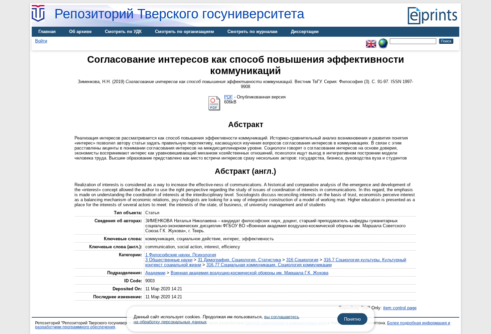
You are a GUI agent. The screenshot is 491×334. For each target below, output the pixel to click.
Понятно (352, 319)
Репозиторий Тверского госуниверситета (179, 13)
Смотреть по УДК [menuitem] (123, 31)
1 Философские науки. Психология (180, 254)
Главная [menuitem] (47, 31)
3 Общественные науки (168, 259)
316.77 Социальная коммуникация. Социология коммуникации (269, 264)
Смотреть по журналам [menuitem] (252, 31)
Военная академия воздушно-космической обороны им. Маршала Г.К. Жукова (249, 272)
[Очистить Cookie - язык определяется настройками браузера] (383, 40)
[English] (371, 40)
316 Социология (302, 259)
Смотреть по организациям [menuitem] (184, 31)
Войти (41, 40)
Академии (155, 272)
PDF (228, 96)
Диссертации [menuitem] (305, 31)
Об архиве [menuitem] (80, 31)
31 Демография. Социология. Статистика (239, 259)
